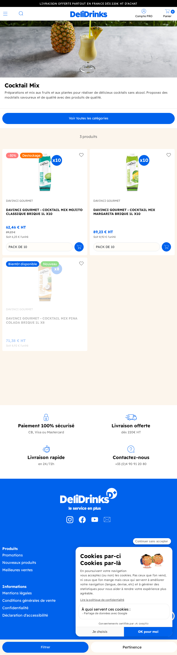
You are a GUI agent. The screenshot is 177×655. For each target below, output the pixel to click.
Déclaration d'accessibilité (25, 615)
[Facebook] (82, 521)
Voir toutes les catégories (88, 118)
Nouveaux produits (19, 562)
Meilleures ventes (17, 570)
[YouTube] (94, 521)
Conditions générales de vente (29, 600)
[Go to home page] (88, 499)
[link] (88, 13)
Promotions (12, 555)
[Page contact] (107, 521)
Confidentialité (15, 607)
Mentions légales (17, 593)
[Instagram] (69, 521)
